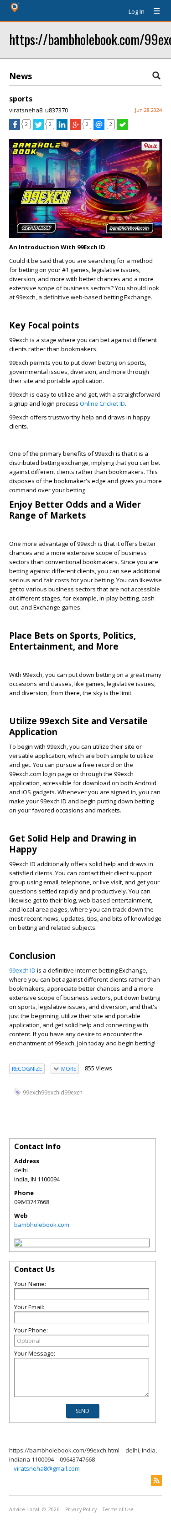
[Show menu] (153, 11)
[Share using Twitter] (38, 128)
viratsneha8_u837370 (38, 110)
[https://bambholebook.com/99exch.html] (18, 1244)
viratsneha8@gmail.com (47, 1468)
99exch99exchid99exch (53, 1092)
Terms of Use (118, 1509)
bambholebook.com (41, 1224)
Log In (137, 11)
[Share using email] (98, 128)
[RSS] (156, 1480)
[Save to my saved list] (122, 128)
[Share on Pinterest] (150, 148)
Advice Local (24, 1509)
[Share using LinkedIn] (62, 128)
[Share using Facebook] (14, 128)
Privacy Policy (81, 1509)
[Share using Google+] (75, 128)
